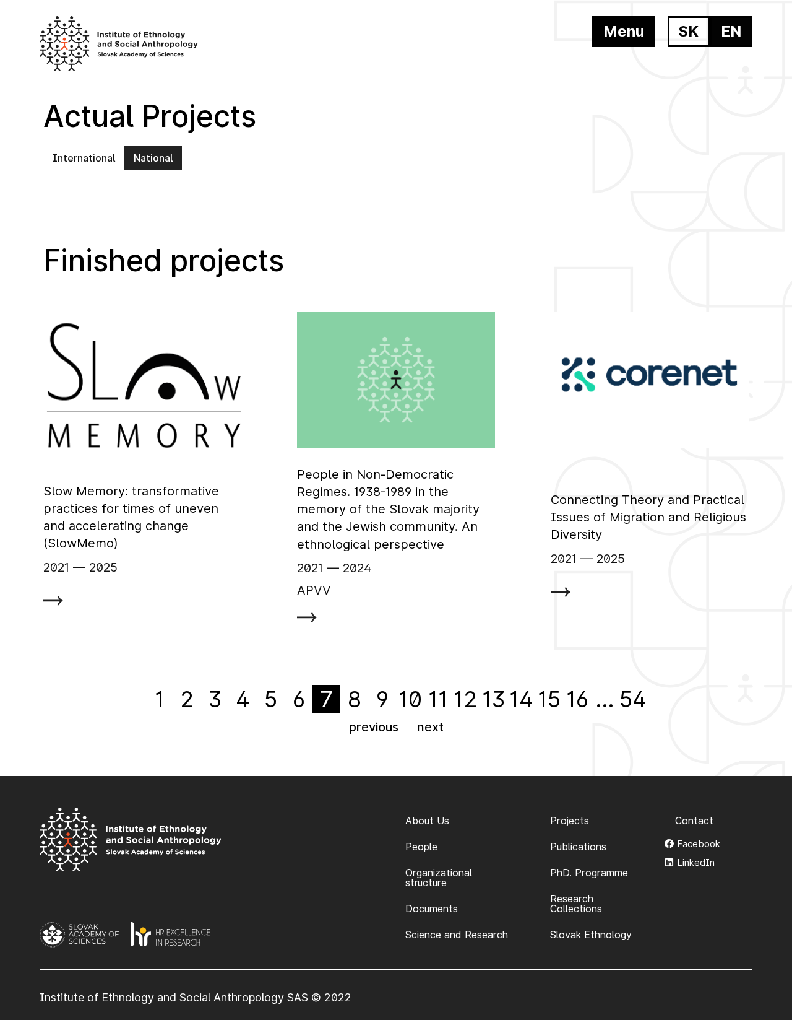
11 (438, 699)
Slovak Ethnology (591, 934)
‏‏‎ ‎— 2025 (93, 567)
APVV (314, 590)
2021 (56, 567)
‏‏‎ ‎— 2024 (347, 567)
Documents (431, 908)
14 (521, 699)
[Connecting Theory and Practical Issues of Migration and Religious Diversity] (650, 380)
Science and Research (456, 934)
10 (410, 699)
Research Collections (576, 903)
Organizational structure (438, 877)
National (153, 158)
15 (549, 699)
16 (577, 699)
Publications (578, 846)
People (421, 846)
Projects (569, 820)
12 (466, 699)
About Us (427, 820)
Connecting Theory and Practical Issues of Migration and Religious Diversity (648, 517)
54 (633, 699)
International (84, 158)
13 (494, 699)
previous (373, 727)
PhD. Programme (589, 872)
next (430, 727)
